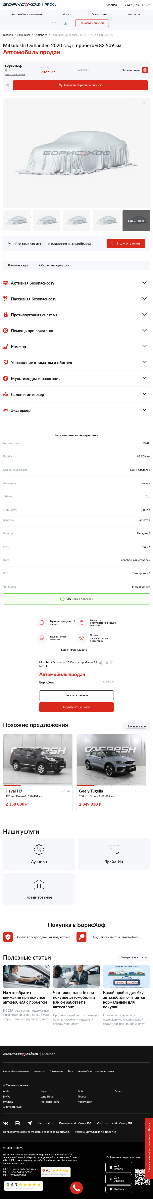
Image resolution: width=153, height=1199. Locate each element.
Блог (70, 1071)
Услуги (67, 14)
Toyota (82, 1096)
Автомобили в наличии (27, 14)
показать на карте (15, 74)
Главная (8, 35)
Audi (6, 1091)
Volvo (118, 1091)
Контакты (134, 14)
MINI (81, 1091)
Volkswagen (85, 1101)
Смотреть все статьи (134, 957)
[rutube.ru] (17, 1123)
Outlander (40, 35)
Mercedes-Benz (49, 1101)
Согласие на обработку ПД (114, 1123)
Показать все (136, 726)
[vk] (5, 1123)
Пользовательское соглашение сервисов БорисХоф (36, 1131)
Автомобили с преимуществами (96, 1071)
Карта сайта (45, 1123)
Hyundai (8, 1101)
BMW (6, 1096)
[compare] (65, 23)
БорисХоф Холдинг (24, 1169)
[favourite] (54, 23)
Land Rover (47, 1096)
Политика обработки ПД (75, 1123)
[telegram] (29, 1123)
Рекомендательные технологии (95, 1131)
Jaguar (44, 1091)
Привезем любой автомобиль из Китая (149, 1148)
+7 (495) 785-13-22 (136, 5)
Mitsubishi (23, 35)
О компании (99, 14)
